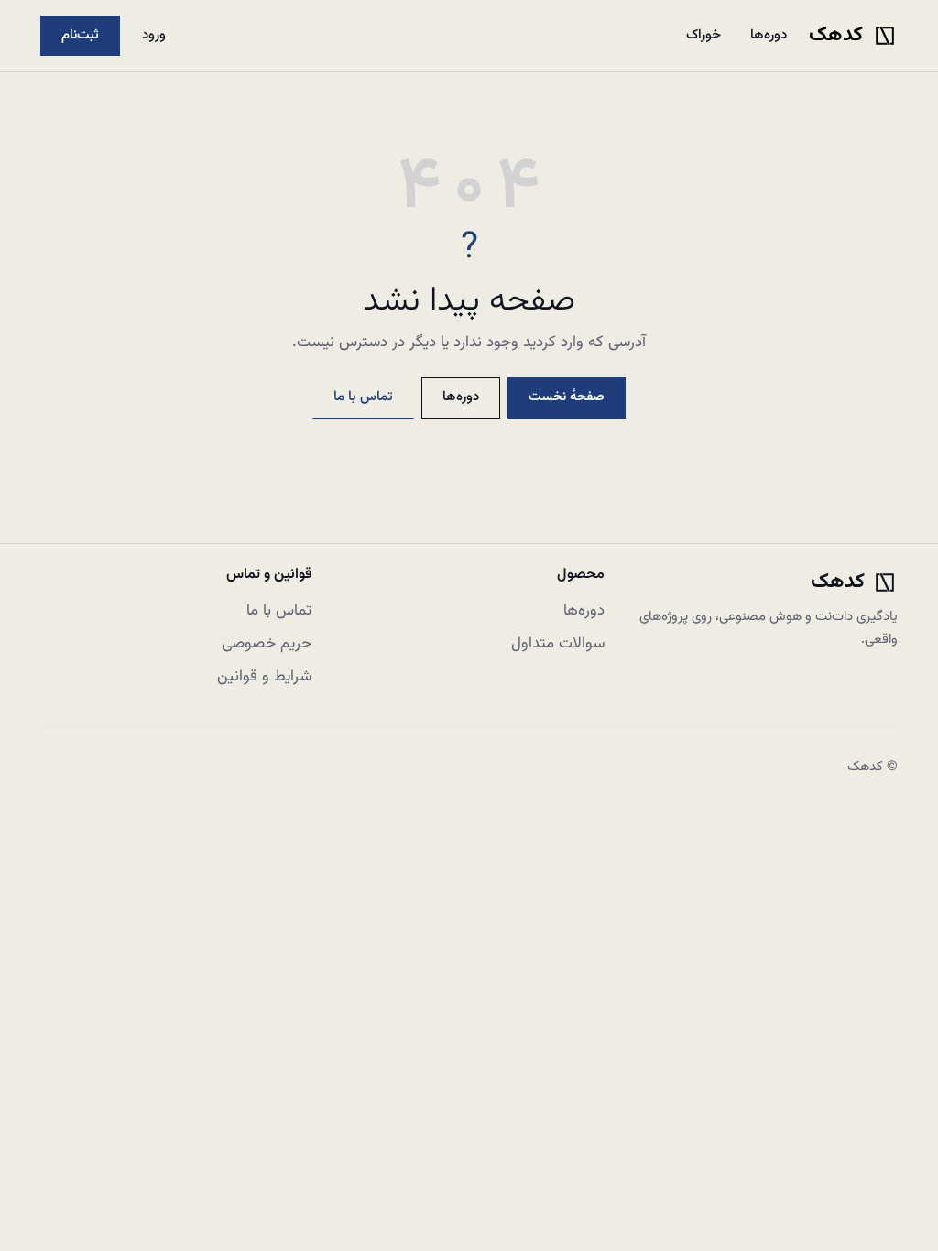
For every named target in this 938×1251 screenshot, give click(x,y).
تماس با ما (363, 397)
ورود (154, 35)
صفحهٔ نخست (567, 397)
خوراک (703, 35)
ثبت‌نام (80, 35)
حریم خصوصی (266, 644)
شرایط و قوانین (264, 677)
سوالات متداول (558, 644)
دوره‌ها (768, 35)
